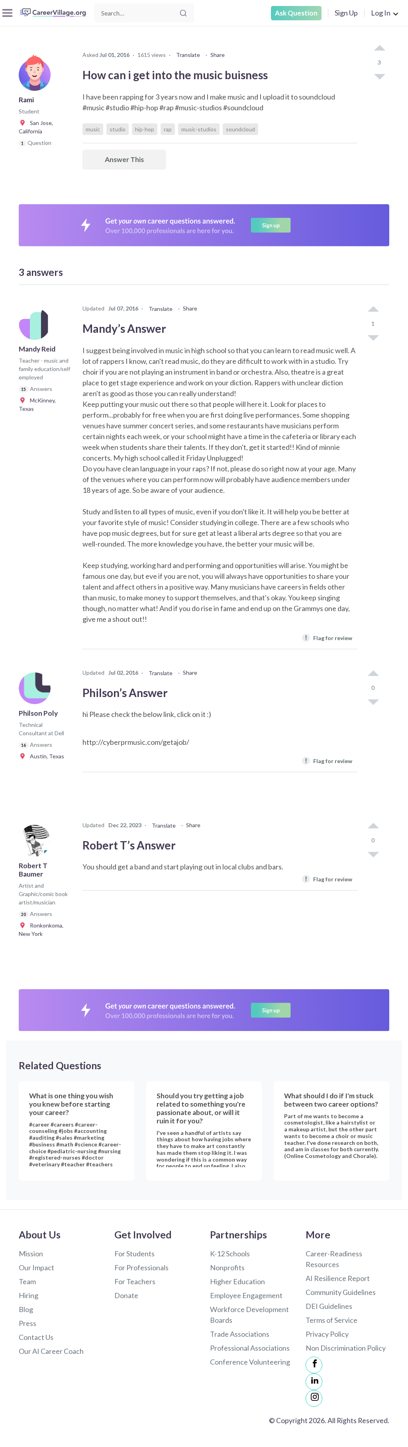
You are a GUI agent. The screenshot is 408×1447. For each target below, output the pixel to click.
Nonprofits (227, 1267)
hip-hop (144, 129)
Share (217, 54)
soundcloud (240, 129)
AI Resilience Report (338, 1278)
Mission (31, 1253)
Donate (126, 1295)
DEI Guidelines (329, 1306)
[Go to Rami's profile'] (37, 77)
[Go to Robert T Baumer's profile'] (37, 843)
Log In (380, 12)
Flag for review (328, 637)
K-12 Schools (230, 1253)
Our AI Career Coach (51, 1351)
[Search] (183, 13)
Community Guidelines (341, 1292)
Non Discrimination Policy (346, 1348)
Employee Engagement (246, 1295)
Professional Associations (250, 1348)
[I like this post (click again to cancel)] (379, 48)
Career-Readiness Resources (334, 1259)
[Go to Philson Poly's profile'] (37, 690)
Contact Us (36, 1337)
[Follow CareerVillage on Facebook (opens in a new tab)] (314, 1365)
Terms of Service (331, 1320)
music (93, 129)
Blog (26, 1309)
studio (118, 129)
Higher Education (237, 1281)
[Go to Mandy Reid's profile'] (37, 326)
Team (27, 1281)
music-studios (198, 129)
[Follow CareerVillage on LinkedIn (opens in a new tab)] (314, 1381)
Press (27, 1323)
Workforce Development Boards (249, 1314)
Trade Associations (239, 1334)
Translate (188, 54)
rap (168, 129)
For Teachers (134, 1281)
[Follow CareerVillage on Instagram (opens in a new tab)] (314, 1398)
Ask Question (296, 13)
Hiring (28, 1295)
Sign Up (346, 12)
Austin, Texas (45, 756)
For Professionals (141, 1267)
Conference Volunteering (250, 1361)
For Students (134, 1253)
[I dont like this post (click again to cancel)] (379, 76)
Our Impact (36, 1267)
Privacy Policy (327, 1334)
